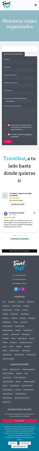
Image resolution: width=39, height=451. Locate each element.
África (5, 369)
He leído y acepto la (21, 135)
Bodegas (26, 306)
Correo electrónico (10, 75)
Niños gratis (22, 338)
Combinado (25, 314)
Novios (31, 338)
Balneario (30, 302)
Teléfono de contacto (11, 82)
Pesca (5, 346)
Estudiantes (7, 322)
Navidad (6, 338)
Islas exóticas (27, 330)
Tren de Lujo (31, 354)
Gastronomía (19, 326)
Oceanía (18, 389)
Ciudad (5, 314)
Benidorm (6, 306)
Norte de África (27, 385)
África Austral (15, 369)
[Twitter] (16, 289)
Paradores (13, 342)
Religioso (27, 346)
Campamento (7, 310)
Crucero (5, 318)
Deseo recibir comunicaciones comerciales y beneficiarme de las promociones (21, 127)
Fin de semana (7, 326)
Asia (26, 373)
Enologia (23, 318)
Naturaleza (25, 334)
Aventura (21, 302)
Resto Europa (7, 398)
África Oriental (8, 373)
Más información (19, 446)
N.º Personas (8, 90)
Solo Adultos (7, 354)
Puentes (18, 346)
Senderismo (26, 350)
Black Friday (16, 306)
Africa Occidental (28, 369)
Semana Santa (14, 350)
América (19, 373)
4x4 (4, 302)
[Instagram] (23, 289)
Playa (11, 346)
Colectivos (14, 314)
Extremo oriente (29, 381)
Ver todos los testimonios (19, 251)
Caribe (17, 310)
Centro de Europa (20, 377)
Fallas (16, 322)
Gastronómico (8, 330)
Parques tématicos (26, 342)
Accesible (11, 302)
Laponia (5, 334)
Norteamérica (7, 389)
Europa (18, 381)
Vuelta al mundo (8, 359)
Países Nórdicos (21, 394)
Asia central (7, 377)
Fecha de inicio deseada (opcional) (15, 98)
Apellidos (7, 67)
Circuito (25, 310)
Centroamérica (8, 381)
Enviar (8, 142)
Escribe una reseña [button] (17, 204)
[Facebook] (19, 289)
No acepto (25, 443)
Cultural (14, 318)
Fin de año (23, 322)
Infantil (18, 330)
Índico (5, 385)
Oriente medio (28, 389)
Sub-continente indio (22, 398)
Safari (5, 350)
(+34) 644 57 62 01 (20, 279)
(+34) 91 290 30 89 (20, 275)
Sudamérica (7, 402)
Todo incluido (19, 354)
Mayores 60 (15, 334)
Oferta (5, 342)
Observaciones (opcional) (12, 106)
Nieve (13, 338)
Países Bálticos (8, 394)
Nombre (6, 59)
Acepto (12, 443)
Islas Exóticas (14, 385)
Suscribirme (19, 421)
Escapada (32, 318)
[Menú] (35, 5)
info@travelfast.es (20, 283)
